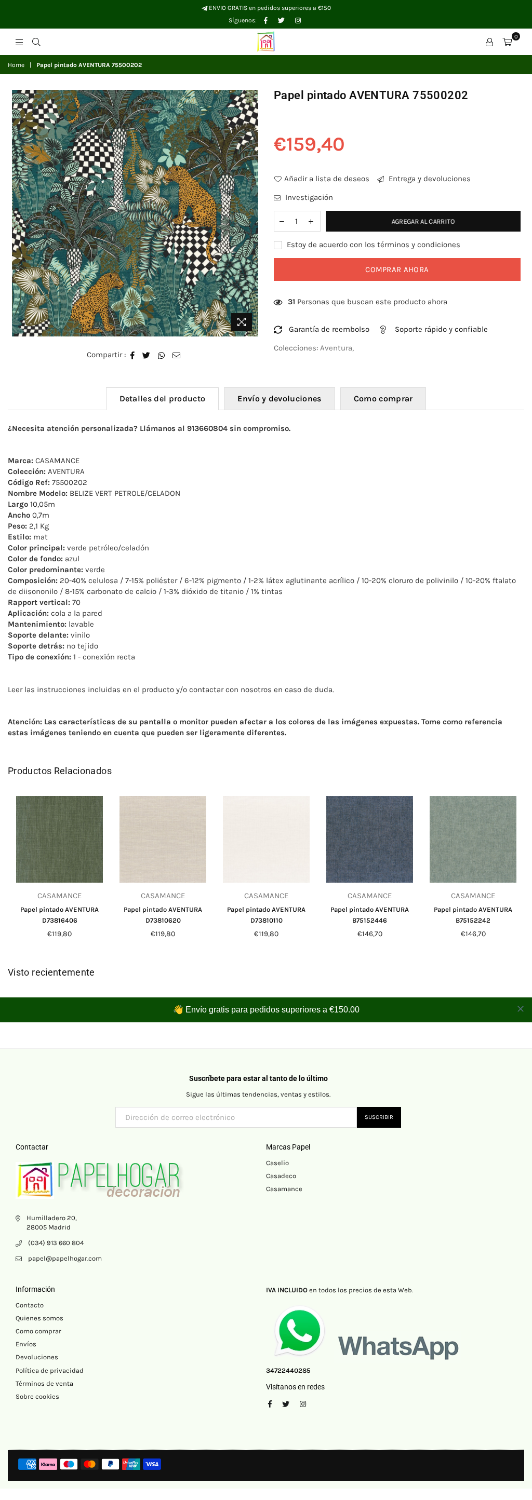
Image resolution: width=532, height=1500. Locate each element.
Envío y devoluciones (279, 398)
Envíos (26, 1344)
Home (16, 65)
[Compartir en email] (176, 354)
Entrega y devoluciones (429, 178)
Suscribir (379, 1117)
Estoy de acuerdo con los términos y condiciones (372, 244)
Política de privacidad (50, 1370)
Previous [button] (17, 876)
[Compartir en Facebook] (132, 354)
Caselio (277, 1163)
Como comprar (383, 398)
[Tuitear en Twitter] (146, 354)
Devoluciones (37, 1357)
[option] (135, 213)
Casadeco (281, 1176)
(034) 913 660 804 (56, 1243)
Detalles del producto (162, 398)
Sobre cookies (37, 1396)
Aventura (336, 348)
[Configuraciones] (489, 41)
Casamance (284, 1189)
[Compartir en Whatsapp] (161, 354)
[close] (520, 1008)
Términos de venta (44, 1383)
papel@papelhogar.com (65, 1258)
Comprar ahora (397, 269)
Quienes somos (39, 1318)
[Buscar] (36, 41)
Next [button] (515, 876)
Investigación (308, 197)
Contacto (30, 1305)
